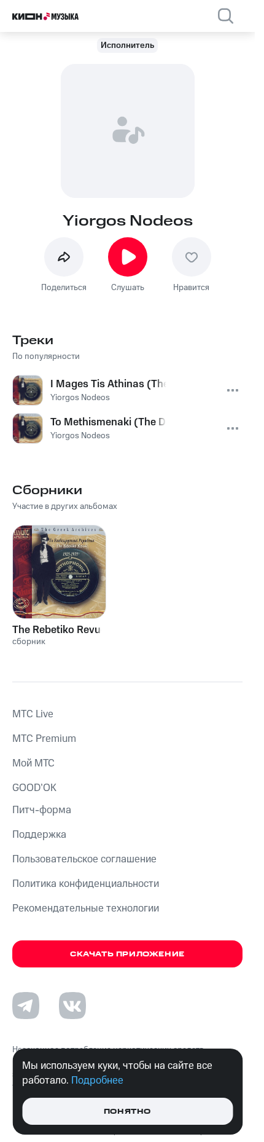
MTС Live (32, 714)
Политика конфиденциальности (85, 883)
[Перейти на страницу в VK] (72, 1005)
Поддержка (39, 834)
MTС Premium (44, 738)
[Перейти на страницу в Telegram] (25, 1005)
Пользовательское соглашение (84, 859)
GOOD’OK (34, 788)
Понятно (127, 1111)
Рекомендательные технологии (85, 908)
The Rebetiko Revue (59, 630)
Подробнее (97, 1080)
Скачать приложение (127, 954)
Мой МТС (33, 763)
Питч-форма (41, 810)
